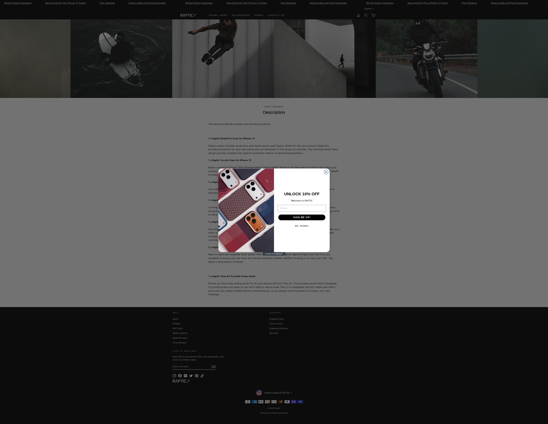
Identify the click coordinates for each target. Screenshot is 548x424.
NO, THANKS (302, 226)
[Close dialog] (326, 172)
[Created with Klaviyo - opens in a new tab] (274, 254)
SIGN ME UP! (302, 217)
